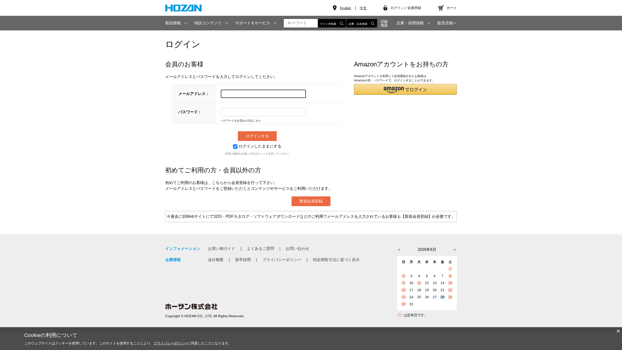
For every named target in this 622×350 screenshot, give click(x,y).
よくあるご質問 (260, 248)
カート (452, 8)
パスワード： (190, 112)
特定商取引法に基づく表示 (336, 260)
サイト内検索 (328, 23)
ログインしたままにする (260, 146)
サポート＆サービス (252, 23)
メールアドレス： (193, 94)
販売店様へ (447, 23)
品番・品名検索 (358, 23)
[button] (405, 89)
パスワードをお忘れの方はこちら (241, 120)
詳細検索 (384, 23)
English (345, 8)
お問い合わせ (297, 248)
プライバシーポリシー (281, 260)
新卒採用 (243, 260)
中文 (363, 8)
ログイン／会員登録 (405, 8)
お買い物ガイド (221, 248)
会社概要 (216, 260)
